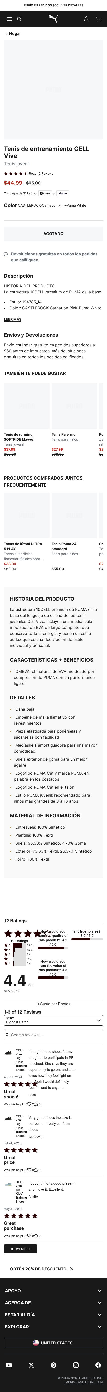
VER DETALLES (72, 5)
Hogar (15, 33)
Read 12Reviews (41, 173)
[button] (19, 945)
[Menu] (9, 19)
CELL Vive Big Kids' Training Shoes (21, 1060)
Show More (20, 1249)
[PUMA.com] (53, 19)
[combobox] (53, 1020)
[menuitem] (9, 1365)
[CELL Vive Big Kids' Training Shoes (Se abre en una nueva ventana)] (8, 1061)
